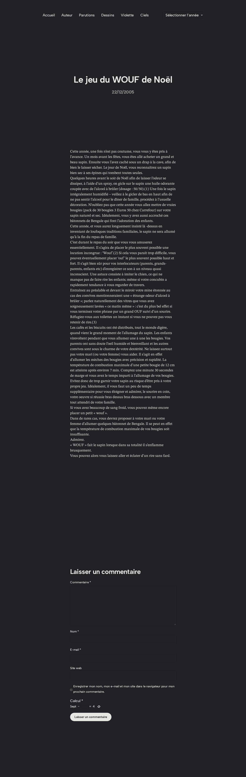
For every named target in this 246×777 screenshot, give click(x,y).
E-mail (75, 650)
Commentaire (80, 582)
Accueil (49, 15)
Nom (74, 631)
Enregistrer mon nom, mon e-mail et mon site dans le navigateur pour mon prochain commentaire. (124, 689)
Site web (76, 668)
